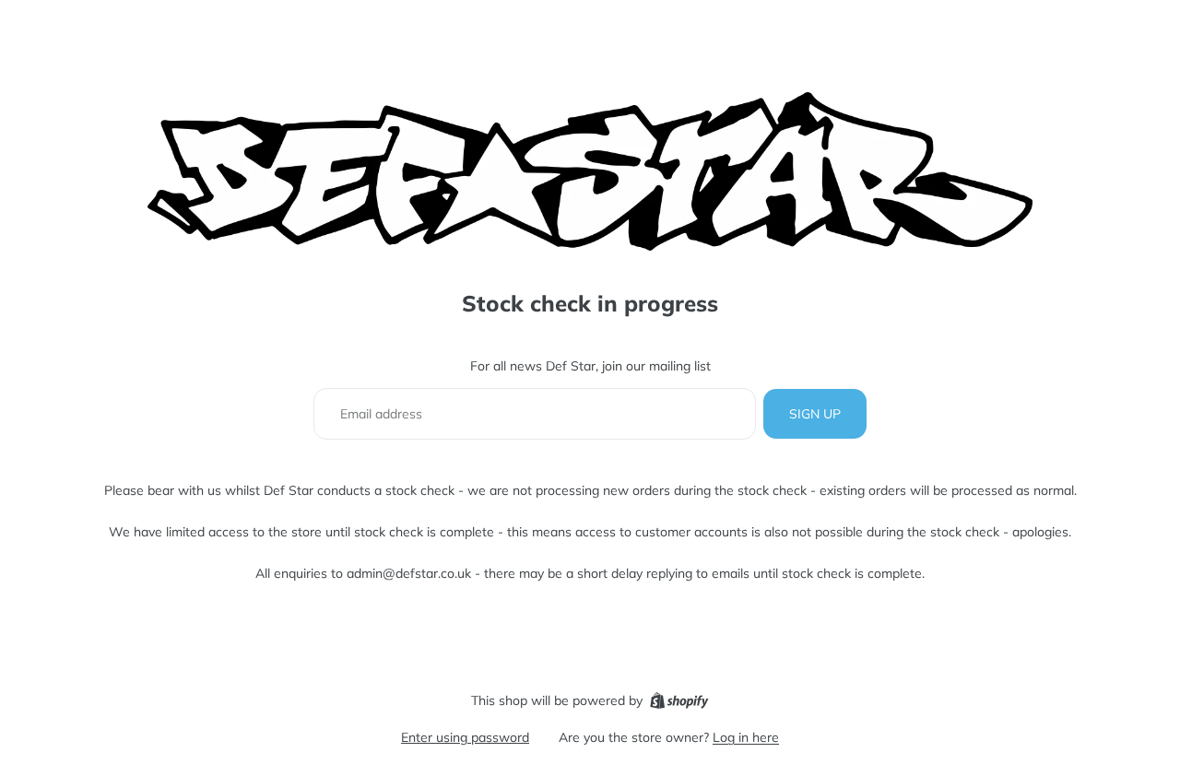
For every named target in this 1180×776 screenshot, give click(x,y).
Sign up (815, 414)
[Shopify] (679, 700)
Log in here (746, 737)
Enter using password (465, 737)
